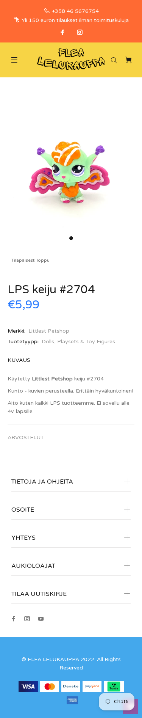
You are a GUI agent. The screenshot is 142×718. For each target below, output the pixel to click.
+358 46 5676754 (75, 11)
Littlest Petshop (48, 331)
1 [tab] (71, 238)
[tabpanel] (71, 161)
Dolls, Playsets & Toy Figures (78, 341)
